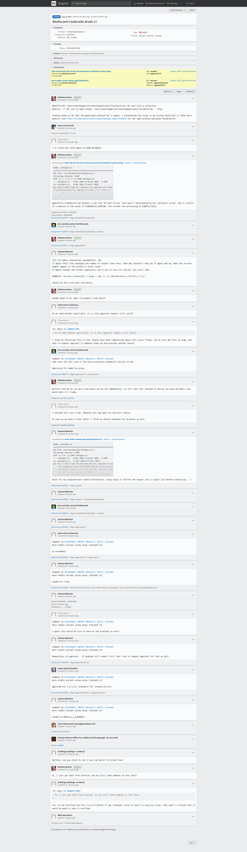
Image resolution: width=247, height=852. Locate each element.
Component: (60, 35)
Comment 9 (62, 407)
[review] (109, 359)
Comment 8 (62, 383)
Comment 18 (62, 770)
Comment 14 (62, 641)
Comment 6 (62, 323)
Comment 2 (62, 157)
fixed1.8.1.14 (65, 731)
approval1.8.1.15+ (161, 83)
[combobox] (101, 3)
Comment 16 (62, 701)
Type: (136, 32)
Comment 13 (62, 616)
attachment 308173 (74, 359)
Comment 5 (62, 308)
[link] (82, 182)
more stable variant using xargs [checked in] (69, 81)
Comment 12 (62, 566)
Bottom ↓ (168, 91)
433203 (60, 745)
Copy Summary (176, 10)
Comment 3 (62, 254)
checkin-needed (67, 398)
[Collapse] (193, 98)
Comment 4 (62, 292)
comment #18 (73, 791)
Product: (61, 32)
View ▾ (192, 10)
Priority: (134, 36)
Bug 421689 (66, 17)
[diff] (100, 359)
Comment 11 (62, 536)
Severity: (150, 36)
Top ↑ (192, 843)
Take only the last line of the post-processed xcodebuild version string (81, 71)
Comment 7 (62, 353)
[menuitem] (139, 3)
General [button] (71, 35)
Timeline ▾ (190, 91)
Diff (179, 71)
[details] (90, 359)
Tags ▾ (179, 91)
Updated (61, 128)
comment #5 (72, 329)
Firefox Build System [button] (76, 32)
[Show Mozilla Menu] (53, 3)
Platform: (61, 37)
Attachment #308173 (59, 218)
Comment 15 (62, 671)
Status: (62, 48)
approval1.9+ (156, 74)
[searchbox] (101, 3)
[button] (190, 3)
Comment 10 (62, 434)
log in (64, 829)
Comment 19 (62, 785)
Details (173, 71)
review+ (154, 71)
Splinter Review (189, 71)
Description (62, 100)
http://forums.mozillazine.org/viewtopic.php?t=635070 (96, 119)
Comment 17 (62, 754)
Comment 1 (62, 142)
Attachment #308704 (59, 485)
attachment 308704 (74, 542)
